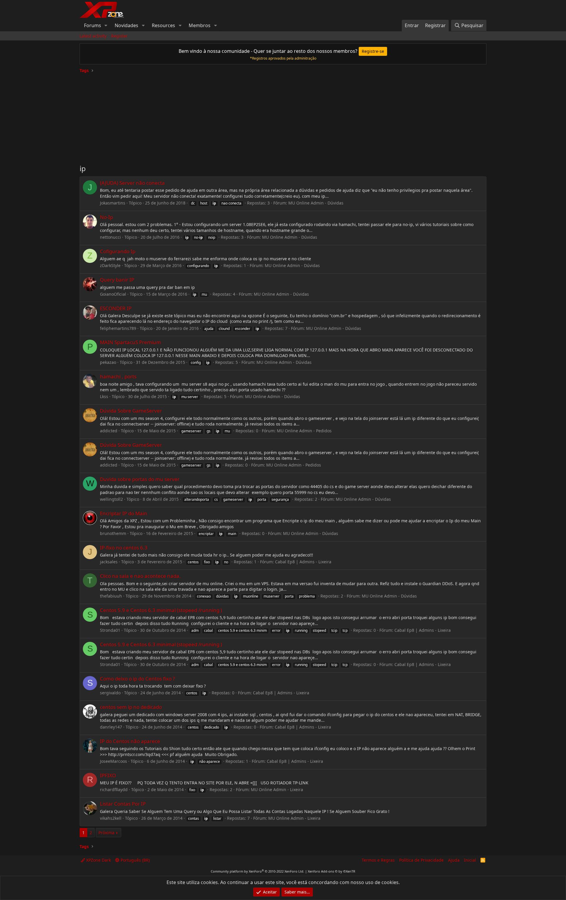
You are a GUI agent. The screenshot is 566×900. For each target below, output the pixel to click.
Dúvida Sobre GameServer (131, 410)
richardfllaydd (114, 789)
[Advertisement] (283, 116)
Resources (163, 25)
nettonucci (110, 237)
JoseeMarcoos (113, 761)
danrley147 (111, 727)
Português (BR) (134, 860)
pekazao (108, 362)
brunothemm (113, 533)
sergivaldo (110, 693)
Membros (199, 25)
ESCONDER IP (115, 308)
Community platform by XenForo (257, 871)
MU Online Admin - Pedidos (304, 430)
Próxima (106, 832)
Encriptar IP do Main (123, 513)
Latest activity (93, 36)
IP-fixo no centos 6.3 (123, 547)
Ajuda (454, 860)
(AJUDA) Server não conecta (132, 182)
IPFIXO (108, 775)
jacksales (109, 561)
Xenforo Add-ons (331, 871)
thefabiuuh (111, 596)
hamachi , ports (118, 376)
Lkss (104, 396)
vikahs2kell (110, 818)
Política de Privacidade (421, 860)
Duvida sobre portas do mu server (140, 479)
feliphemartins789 (118, 328)
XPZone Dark (98, 860)
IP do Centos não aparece (130, 741)
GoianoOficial (113, 294)
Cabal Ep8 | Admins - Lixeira (303, 561)
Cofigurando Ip (117, 251)
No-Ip (106, 217)
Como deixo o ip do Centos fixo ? (137, 678)
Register (119, 36)
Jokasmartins (112, 203)
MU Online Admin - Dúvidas (315, 203)
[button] (106, 25)
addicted (108, 430)
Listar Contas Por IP (123, 803)
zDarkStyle (110, 265)
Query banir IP (117, 279)
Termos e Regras (378, 860)
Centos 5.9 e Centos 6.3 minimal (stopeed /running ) (161, 610)
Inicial (470, 860)
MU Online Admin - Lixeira (277, 789)
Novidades (126, 25)
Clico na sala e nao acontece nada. (140, 575)
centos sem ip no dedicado (131, 706)
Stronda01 (110, 630)
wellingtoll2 (111, 499)
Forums (92, 25)
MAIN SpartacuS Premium (130, 342)
